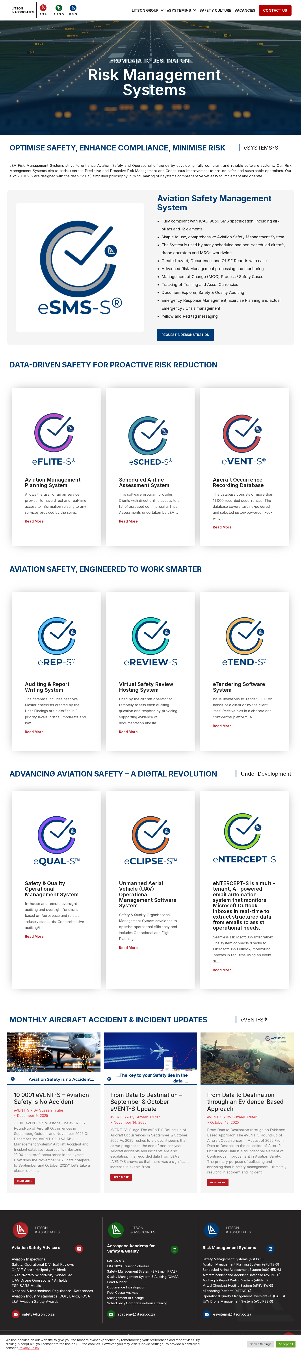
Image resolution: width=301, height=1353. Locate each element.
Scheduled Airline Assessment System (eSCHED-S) (242, 1270)
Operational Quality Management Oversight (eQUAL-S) (244, 1296)
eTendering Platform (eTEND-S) (227, 1291)
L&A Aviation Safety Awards (35, 1301)
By (48, 1110)
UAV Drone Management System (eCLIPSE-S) (238, 1301)
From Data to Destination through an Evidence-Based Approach (245, 1102)
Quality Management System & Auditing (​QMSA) (143, 1277)
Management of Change (125, 1298)
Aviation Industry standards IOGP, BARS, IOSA (51, 1296)
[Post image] (53, 1058)
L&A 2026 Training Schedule (128, 1266)
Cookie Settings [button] (260, 1344)
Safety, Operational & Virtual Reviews (43, 1264)
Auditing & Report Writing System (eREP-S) (235, 1280)
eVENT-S (21, 1110)
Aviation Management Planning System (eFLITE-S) (241, 1264)
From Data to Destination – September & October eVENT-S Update (146, 1102)
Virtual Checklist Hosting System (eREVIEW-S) (238, 1285)
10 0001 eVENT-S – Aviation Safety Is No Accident (51, 1098)
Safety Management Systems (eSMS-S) (233, 1259)
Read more (24, 1180)
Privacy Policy (29, 1348)
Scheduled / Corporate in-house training (137, 1303)
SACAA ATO (116, 1261)
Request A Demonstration (185, 335)
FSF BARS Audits (26, 1285)
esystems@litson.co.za (232, 1314)
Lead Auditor (116, 1282)
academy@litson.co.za (136, 1314)
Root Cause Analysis (122, 1292)
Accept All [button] (286, 1344)
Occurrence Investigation (126, 1287)
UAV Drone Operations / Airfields (39, 1280)
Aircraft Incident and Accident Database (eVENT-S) (242, 1275)
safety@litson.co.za (38, 1314)
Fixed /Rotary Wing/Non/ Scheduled (42, 1275)
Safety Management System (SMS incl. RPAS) (142, 1271)
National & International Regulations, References (52, 1291)
